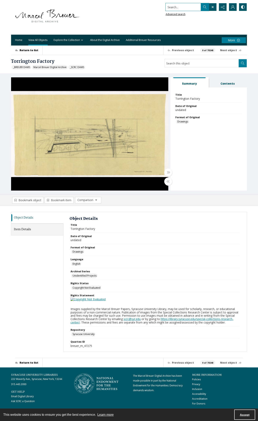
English (76, 263)
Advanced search (175, 14)
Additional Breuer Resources (143, 40)
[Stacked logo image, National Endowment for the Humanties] (96, 383)
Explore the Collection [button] (67, 40)
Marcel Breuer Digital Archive (50, 67)
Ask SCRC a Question (23, 401)
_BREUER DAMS (21, 67)
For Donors (198, 403)
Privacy (196, 384)
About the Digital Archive (105, 40)
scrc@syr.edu (132, 319)
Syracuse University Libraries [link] (34, 375)
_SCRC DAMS (77, 67)
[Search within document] (243, 63)
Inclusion (197, 389)
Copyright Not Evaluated (86, 287)
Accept (245, 414)
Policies (196, 379)
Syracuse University (84, 334)
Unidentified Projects (85, 275)
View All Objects (38, 40)
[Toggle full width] (168, 172)
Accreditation (199, 398)
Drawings (182, 121)
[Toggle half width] (168, 181)
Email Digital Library (22, 396)
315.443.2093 (18, 384)
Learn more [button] (105, 414)
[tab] (189, 82)
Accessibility (199, 394)
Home (18, 40)
